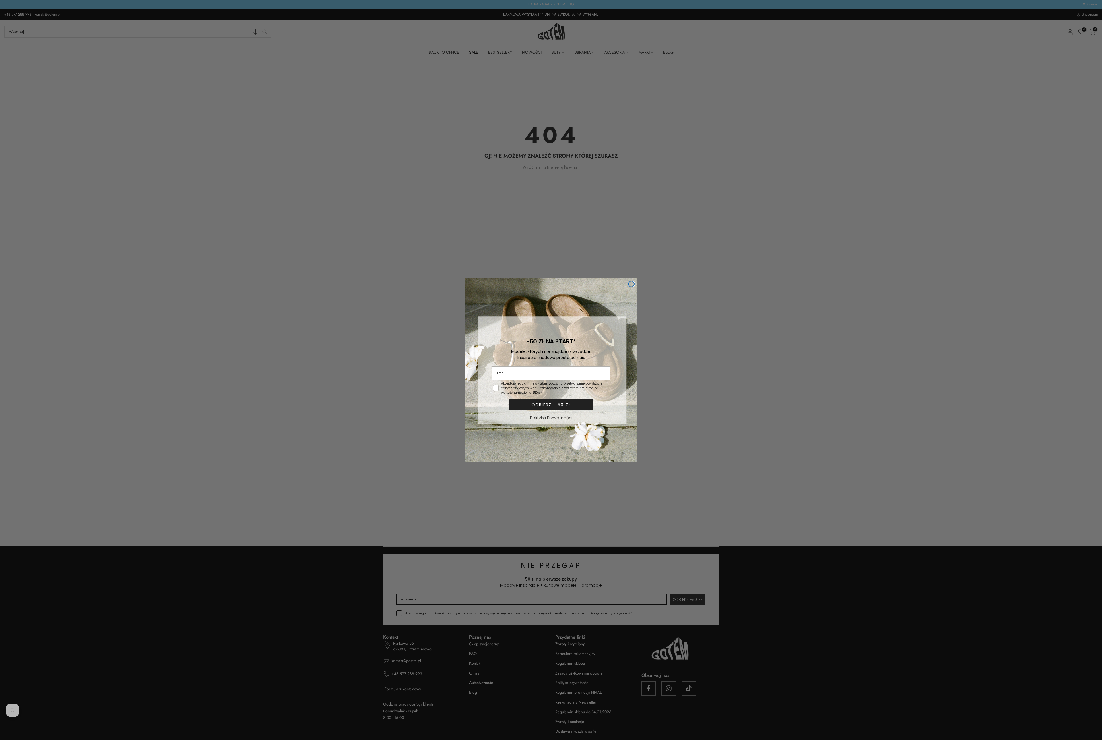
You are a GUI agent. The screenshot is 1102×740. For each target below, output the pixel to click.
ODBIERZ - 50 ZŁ (551, 405)
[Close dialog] (631, 284)
